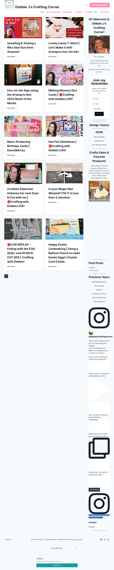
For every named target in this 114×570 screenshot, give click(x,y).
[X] (104, 539)
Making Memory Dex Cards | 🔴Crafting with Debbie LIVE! (62, 95)
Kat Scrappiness (99, 301)
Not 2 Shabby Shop (99, 298)
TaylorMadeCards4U (99, 282)
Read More (12, 56)
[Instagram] (108, 539)
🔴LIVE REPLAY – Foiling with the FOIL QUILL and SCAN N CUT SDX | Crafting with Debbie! (21, 253)
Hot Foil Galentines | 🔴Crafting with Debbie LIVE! (62, 146)
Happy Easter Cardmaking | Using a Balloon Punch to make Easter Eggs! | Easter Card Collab (64, 253)
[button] (37, 548)
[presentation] (23, 27)
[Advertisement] (99, 230)
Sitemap (91, 527)
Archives (92, 268)
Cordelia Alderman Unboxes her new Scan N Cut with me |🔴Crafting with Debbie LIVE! (23, 197)
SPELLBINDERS (99, 137)
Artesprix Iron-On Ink (99, 294)
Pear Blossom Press (99, 145)
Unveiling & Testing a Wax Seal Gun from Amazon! (21, 47)
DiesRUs (99, 290)
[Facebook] (101, 539)
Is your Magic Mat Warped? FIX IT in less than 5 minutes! (63, 193)
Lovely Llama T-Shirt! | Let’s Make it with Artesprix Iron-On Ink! (64, 47)
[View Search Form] (86, 5)
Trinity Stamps (99, 286)
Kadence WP (78, 539)
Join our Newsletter (100, 5)
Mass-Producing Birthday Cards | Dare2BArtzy (18, 146)
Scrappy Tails (99, 141)
